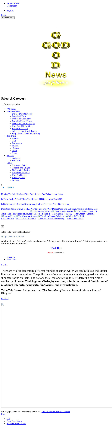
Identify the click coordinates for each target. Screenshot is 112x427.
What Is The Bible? (75, 219)
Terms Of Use (48, 411)
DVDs (15, 146)
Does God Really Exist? (11, 209)
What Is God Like (20, 128)
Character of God (19, 165)
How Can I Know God (22, 126)
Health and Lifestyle (21, 172)
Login (3, 15)
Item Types (11, 136)
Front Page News (14, 421)
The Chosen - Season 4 (26, 219)
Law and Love (7, 219)
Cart (8, 418)
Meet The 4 (12, 259)
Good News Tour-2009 (52, 199)
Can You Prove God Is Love (57, 204)
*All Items (11, 109)
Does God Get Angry (21, 119)
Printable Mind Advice (16, 423)
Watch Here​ (56, 248)
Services (10, 155)
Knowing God (18, 177)
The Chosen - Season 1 (40, 214)
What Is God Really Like (87, 209)
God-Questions (13, 111)
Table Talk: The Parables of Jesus (15, 214)
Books (15, 138)
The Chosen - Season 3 (84, 214)
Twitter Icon (12, 6)
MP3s (14, 150)
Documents (17, 143)
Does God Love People (22, 121)
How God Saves (19, 175)
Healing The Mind (9, 194)
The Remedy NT (34, 199)
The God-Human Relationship (51, 219)
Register (10, 10)
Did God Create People (22, 114)
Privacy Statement (62, 411)
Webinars (16, 160)
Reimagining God (32, 204)
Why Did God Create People (24, 131)
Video (14, 153)
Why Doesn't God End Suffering (26, 133)
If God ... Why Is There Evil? (34, 209)
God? (42, 204)
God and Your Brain (26, 194)
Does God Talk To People (23, 123)
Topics (9, 163)
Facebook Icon (13, 3)
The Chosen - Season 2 (62, 214)
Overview (11, 257)
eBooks (15, 148)
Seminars (16, 158)
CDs (14, 141)
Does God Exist (19, 116)
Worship (15, 180)
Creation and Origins (21, 168)
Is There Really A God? (11, 199)
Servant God (40, 194)
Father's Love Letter (54, 194)
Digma (24, 199)
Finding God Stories (21, 170)
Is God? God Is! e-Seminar (12, 204)
